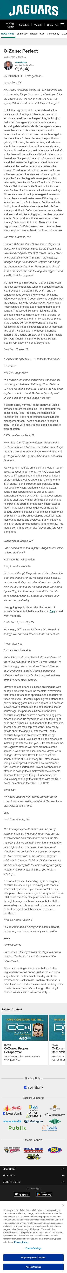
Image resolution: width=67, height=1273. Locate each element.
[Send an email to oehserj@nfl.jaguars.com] (27, 69)
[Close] (63, 1205)
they (52, 611)
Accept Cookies (33, 1267)
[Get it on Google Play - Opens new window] (44, 1196)
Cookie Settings (33, 1248)
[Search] (56, 25)
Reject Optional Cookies (33, 1257)
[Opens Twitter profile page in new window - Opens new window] (22, 69)
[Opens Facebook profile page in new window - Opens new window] (17, 69)
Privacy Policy (21, 1242)
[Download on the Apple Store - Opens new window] (21, 1194)
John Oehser (21, 62)
